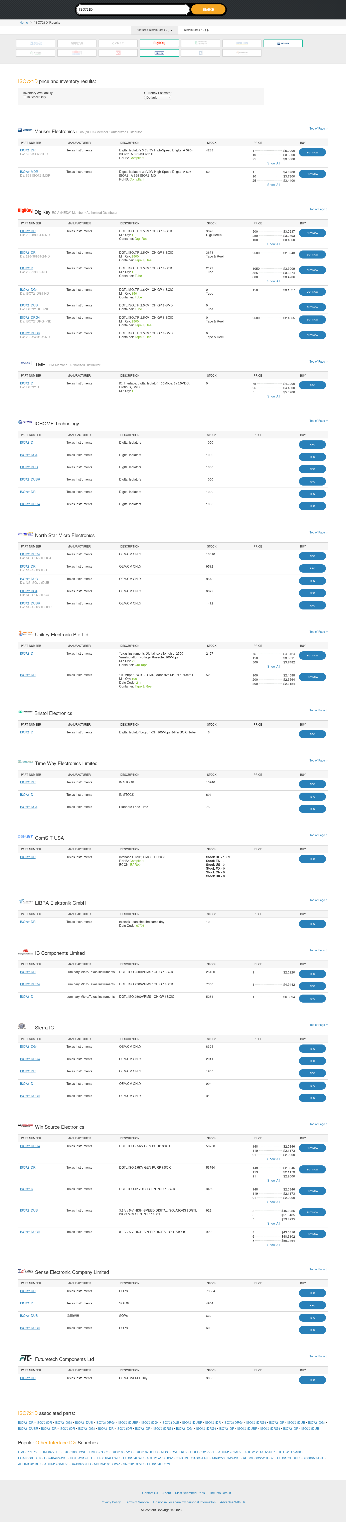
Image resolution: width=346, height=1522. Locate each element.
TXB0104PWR (133, 1458)
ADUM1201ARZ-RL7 (259, 1452)
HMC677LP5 (51, 1452)
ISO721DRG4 (30, 317)
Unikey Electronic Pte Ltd (62, 634)
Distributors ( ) (195, 30)
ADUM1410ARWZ (160, 1458)
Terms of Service (137, 1502)
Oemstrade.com (40, 10)
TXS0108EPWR (74, 1452)
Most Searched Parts (190, 1493)
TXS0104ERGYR (159, 1464)
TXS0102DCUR (146, 1452)
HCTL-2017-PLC (82, 1458)
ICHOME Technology (57, 423)
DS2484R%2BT (55, 1458)
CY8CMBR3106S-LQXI (192, 1458)
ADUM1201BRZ (29, 1464)
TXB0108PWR (121, 1452)
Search (208, 9)
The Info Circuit (220, 1493)
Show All (273, 163)
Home (23, 22)
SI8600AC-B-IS (313, 1458)
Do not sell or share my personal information (184, 1502)
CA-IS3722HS (80, 1464)
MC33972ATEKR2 (174, 1452)
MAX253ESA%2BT (226, 1458)
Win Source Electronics (60, 1126)
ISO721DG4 (28, 289)
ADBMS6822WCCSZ (258, 1458)
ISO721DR (28, 150)
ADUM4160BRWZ (107, 1464)
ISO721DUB (29, 305)
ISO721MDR (29, 171)
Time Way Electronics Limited (67, 763)
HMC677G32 (98, 1452)
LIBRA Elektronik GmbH (61, 902)
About (166, 1493)
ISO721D (26, 268)
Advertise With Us (232, 1502)
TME (67, 364)
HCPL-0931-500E (202, 1452)
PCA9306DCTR (29, 1458)
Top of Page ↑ (319, 128)
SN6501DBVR (133, 1464)
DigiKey (75, 211)
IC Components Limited (60, 952)
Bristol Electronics (54, 712)
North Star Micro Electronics (65, 534)
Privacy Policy (111, 1502)
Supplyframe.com (194, 1510)
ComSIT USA (50, 837)
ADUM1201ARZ (230, 1452)
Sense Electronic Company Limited (72, 1271)
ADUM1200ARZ (56, 1464)
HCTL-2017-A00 (289, 1452)
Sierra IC (45, 1027)
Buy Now (312, 152)
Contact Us (150, 1493)
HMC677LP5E (28, 1452)
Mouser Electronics (88, 131)
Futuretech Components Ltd (65, 1358)
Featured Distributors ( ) (153, 30)
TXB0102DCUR (288, 1458)
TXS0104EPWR (108, 1458)
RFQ (312, 385)
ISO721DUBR (30, 333)
